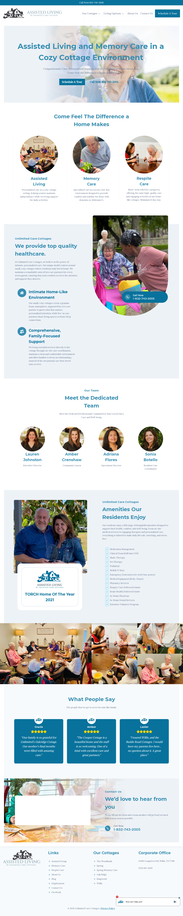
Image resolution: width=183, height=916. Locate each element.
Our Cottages (89, 13)
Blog (54, 879)
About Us (132, 13)
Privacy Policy (108, 908)
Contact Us (146, 13)
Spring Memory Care (107, 870)
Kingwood (102, 879)
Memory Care (58, 865)
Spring (100, 865)
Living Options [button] (112, 13)
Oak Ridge (102, 874)
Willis (99, 883)
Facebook (56, 892)
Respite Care (58, 870)
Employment (58, 883)
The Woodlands (104, 861)
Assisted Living (59, 861)
